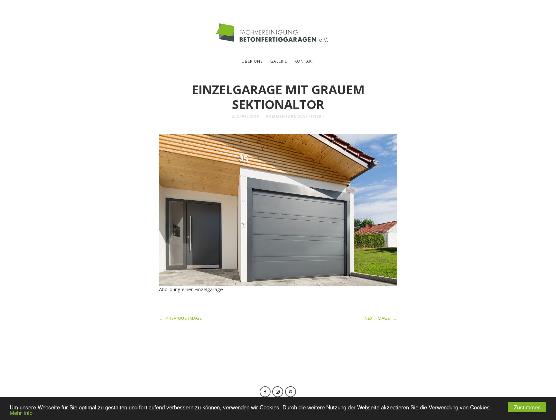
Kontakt (304, 61)
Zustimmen (527, 407)
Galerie (278, 61)
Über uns (252, 61)
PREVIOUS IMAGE (180, 318)
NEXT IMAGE (381, 318)
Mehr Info (21, 412)
